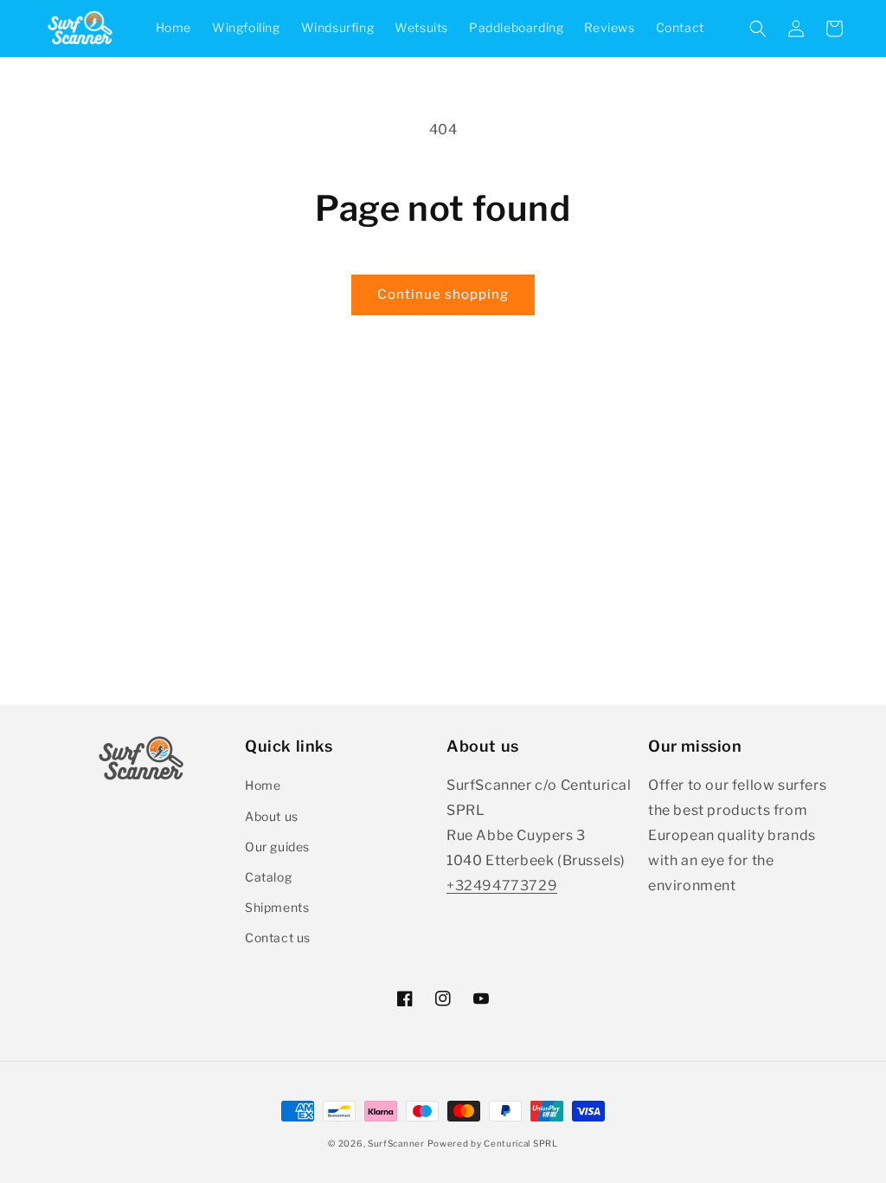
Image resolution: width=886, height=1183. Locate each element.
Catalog (268, 876)
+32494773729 (501, 885)
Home (262, 785)
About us (272, 816)
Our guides (277, 846)
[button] (758, 29)
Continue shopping (443, 294)
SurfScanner (396, 1143)
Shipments (277, 907)
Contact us (278, 937)
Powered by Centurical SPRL (492, 1143)
